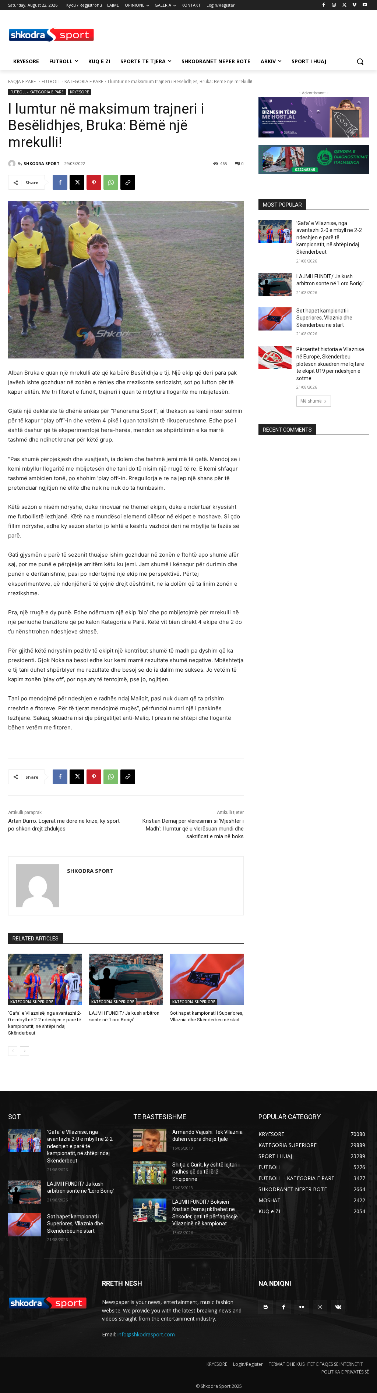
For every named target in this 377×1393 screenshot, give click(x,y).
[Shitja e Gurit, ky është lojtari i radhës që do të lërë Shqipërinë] (149, 1173)
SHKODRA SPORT (42, 163)
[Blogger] (265, 1307)
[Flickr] (302, 1307)
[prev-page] (12, 1051)
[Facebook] (324, 5)
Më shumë (311, 401)
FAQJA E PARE (22, 81)
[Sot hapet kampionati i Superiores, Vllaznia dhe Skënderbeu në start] (207, 979)
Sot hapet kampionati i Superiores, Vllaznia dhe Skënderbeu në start (324, 318)
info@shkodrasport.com (146, 1334)
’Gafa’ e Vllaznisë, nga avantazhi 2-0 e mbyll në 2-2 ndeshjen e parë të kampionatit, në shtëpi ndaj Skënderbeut (329, 237)
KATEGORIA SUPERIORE (31, 1001)
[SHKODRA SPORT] (13, 163)
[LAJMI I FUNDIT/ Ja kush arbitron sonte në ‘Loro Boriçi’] (126, 979)
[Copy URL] (127, 182)
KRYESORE (79, 91)
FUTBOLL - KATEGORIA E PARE (72, 81)
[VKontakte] (338, 1307)
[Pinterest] (94, 182)
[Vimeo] (354, 5)
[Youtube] (364, 5)
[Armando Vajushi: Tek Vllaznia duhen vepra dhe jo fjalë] (149, 1140)
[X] (344, 5)
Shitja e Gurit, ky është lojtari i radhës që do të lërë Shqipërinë (206, 1172)
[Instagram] (334, 5)
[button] (360, 61)
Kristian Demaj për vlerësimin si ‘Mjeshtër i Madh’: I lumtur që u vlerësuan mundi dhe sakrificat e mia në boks (193, 829)
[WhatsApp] (110, 182)
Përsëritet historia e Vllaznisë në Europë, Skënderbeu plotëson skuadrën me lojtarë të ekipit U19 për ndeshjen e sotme (330, 363)
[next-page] (24, 1051)
